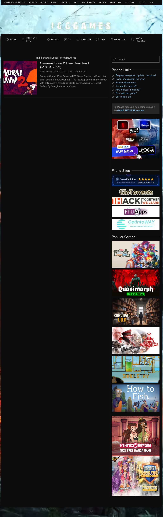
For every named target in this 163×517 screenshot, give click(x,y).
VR (151, 2)
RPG (76, 2)
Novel (143, 2)
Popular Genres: (14, 2)
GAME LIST (120, 39)
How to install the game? (128, 89)
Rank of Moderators (126, 82)
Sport (102, 2)
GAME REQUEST (141, 39)
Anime (54, 2)
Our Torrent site (123, 96)
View (135, 253)
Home (13, 39)
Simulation (88, 2)
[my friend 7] (135, 223)
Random (86, 39)
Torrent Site (31, 39)
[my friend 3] (135, 200)
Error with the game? (126, 93)
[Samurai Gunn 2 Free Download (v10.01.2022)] (20, 77)
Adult (44, 2)
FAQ (102, 39)
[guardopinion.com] (135, 180)
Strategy (115, 2)
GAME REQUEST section (130, 110)
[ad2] (133, 436)
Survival (130, 2)
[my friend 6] (135, 211)
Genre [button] (55, 39)
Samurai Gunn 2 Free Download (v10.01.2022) (64, 65)
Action (33, 2)
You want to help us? (126, 85)
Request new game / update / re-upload (136, 75)
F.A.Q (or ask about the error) (130, 78)
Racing (65, 2)
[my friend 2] (135, 191)
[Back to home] (81, 19)
